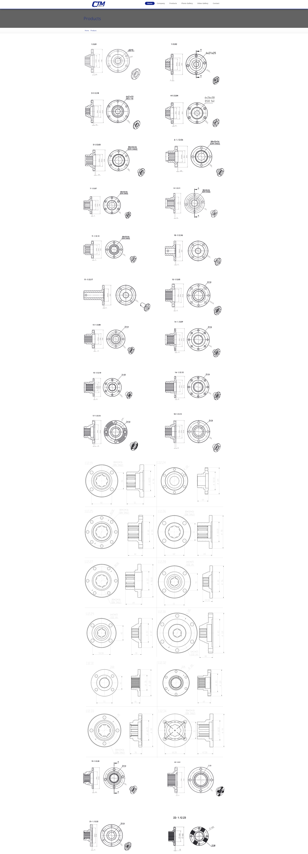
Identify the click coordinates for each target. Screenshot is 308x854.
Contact (216, 3)
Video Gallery (202, 3)
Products (173, 3)
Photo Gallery (187, 3)
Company (161, 3)
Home (149, 3)
